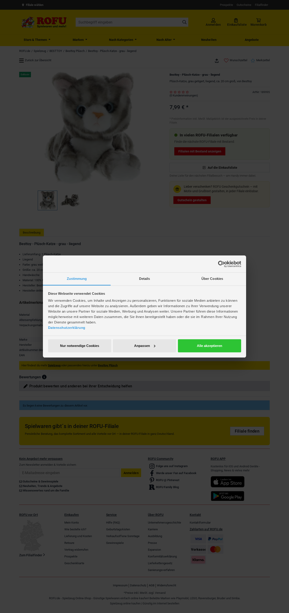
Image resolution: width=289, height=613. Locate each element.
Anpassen (142, 346)
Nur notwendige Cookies (79, 346)
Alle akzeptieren (209, 346)
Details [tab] (144, 279)
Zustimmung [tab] (77, 279)
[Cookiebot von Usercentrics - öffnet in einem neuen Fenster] (221, 264)
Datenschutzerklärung (66, 328)
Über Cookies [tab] (212, 279)
